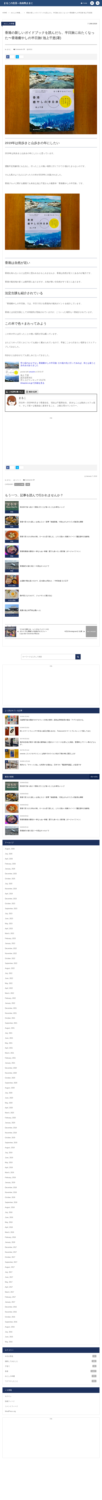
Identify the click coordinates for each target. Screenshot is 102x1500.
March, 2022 (9, 993)
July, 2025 (8, 884)
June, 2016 (9, 1337)
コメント (18, 480)
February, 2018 (10, 1237)
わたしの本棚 (9, 24)
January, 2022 (10, 1003)
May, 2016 (8, 1342)
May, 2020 (8, 1103)
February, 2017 (10, 1297)
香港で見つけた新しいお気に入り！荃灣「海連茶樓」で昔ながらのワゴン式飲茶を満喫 (51, 522)
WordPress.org (10, 1411)
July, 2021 (8, 1033)
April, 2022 (9, 988)
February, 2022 (10, 998)
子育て (50, 1366)
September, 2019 (11, 1143)
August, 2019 (10, 1148)
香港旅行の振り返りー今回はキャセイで (34, 566)
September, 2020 (11, 1083)
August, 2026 (10, 849)
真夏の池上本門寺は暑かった (30, 610)
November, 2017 (11, 1252)
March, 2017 (9, 1292)
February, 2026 (10, 864)
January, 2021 (10, 1063)
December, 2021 (11, 1008)
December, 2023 (11, 899)
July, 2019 (8, 1153)
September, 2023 (11, 908)
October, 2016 (10, 1317)
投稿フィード (10, 1401)
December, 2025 (11, 874)
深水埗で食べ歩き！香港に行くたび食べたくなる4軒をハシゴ (42, 507)
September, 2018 (11, 1202)
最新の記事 (33, 392)
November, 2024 (11, 889)
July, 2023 (8, 913)
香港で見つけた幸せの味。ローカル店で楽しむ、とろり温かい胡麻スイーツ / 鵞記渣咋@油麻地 (54, 537)
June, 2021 (9, 1038)
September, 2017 (11, 1262)
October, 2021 (10, 1018)
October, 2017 (10, 1257)
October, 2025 (10, 879)
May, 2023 (8, 923)
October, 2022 (10, 958)
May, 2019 (8, 1162)
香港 (27, 484)
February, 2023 (10, 938)
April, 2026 (9, 859)
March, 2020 (9, 1113)
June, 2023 (9, 918)
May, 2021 (8, 1043)
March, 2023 (9, 933)
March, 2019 (9, 1172)
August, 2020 (10, 1088)
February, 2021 (10, 1058)
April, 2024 (9, 894)
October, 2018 (10, 1197)
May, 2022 (8, 983)
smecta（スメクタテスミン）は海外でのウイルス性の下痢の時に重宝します (48, 754)
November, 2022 (11, 953)
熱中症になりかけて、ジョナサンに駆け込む (36, 596)
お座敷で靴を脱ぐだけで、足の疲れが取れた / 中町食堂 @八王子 (44, 581)
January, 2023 (10, 943)
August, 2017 (10, 1267)
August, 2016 (10, 1327)
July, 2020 (8, 1093)
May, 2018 (8, 1222)
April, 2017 (9, 1287)
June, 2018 (9, 1217)
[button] (92, 3)
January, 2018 (10, 1242)
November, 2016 (11, 1312)
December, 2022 (11, 948)
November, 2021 (11, 1013)
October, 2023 (10, 903)
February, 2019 (10, 1177)
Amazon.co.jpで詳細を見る (32, 383)
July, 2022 (8, 973)
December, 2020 (11, 1068)
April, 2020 (9, 1108)
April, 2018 (9, 1227)
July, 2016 (8, 1332)
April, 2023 (9, 928)
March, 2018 (9, 1232)
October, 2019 (10, 1138)
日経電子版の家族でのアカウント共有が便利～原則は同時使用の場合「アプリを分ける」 (52, 720)
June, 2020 (9, 1098)
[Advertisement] (51, 439)
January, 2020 (10, 1123)
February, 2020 (10, 1118)
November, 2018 (11, 1192)
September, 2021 (11, 1023)
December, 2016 (11, 1307)
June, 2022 (9, 978)
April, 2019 (9, 1167)
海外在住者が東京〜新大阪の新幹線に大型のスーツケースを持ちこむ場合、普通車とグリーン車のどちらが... (58, 743)
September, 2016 (11, 1322)
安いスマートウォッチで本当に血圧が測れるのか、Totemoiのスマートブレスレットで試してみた (55, 731)
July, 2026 (8, 854)
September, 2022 (11, 963)
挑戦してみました (50, 1361)
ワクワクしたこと (12, 615)
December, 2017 (11, 1247)
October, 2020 (10, 1078)
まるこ (9, 49)
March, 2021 (9, 1053)
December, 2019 (11, 1128)
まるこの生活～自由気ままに (18, 3)
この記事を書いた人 (15, 392)
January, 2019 (10, 1182)
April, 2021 (9, 1048)
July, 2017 (8, 1272)
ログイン (8, 1396)
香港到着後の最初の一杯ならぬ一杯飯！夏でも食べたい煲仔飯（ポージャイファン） (50, 551)
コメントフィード (11, 1406)
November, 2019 (11, 1133)
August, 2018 (10, 1207)
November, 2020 (11, 1073)
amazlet (32, 372)
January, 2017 (10, 1302)
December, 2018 (11, 1187)
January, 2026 (10, 869)
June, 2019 (9, 1158)
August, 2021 (10, 1028)
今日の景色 (12, 585)
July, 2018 (8, 1212)
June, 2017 (9, 1277)
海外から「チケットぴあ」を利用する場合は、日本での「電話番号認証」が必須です (50, 765)
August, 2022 (10, 968)
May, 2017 (8, 1282)
